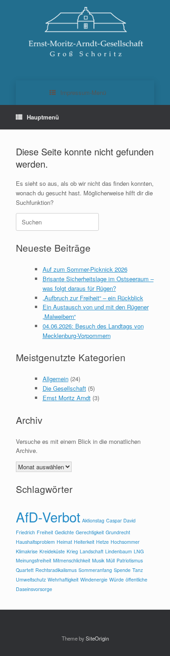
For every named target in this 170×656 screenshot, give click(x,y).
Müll (110, 560)
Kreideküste (52, 551)
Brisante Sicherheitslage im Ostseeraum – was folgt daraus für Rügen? (98, 283)
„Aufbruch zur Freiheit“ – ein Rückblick (93, 297)
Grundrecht (118, 532)
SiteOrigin (97, 638)
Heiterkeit (84, 541)
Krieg (72, 551)
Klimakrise (27, 551)
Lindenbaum (118, 551)
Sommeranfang (95, 570)
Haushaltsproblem (35, 541)
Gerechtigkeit (90, 532)
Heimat (64, 541)
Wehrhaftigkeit (63, 579)
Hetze (102, 541)
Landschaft (91, 551)
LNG (139, 551)
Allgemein (55, 378)
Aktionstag (93, 520)
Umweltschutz (31, 579)
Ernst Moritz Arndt (67, 397)
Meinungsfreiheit (33, 560)
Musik (98, 560)
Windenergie (93, 579)
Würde (116, 579)
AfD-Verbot (48, 516)
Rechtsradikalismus (56, 570)
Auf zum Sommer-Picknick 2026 (85, 269)
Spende (122, 570)
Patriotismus (130, 560)
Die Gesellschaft (64, 388)
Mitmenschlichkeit (71, 560)
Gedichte (64, 532)
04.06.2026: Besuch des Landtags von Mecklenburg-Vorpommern (93, 331)
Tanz (137, 570)
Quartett (25, 570)
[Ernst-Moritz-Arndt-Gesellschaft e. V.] (85, 33)
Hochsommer (125, 541)
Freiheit (45, 532)
